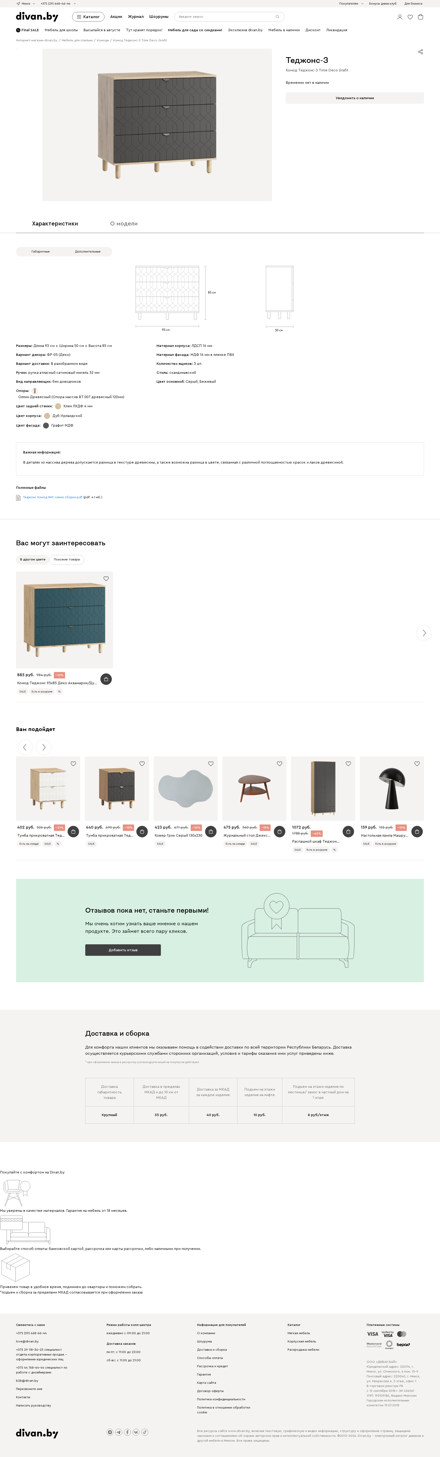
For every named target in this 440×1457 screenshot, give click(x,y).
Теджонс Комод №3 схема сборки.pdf (52, 497)
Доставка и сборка (212, 1349)
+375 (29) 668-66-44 (31, 1333)
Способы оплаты (210, 1358)
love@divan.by (27, 1341)
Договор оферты (210, 1391)
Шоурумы (158, 16)
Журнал (136, 16)
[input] (229, 17)
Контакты (23, 1397)
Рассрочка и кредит (212, 1366)
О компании (206, 1333)
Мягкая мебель (299, 1333)
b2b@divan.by (27, 1380)
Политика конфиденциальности (221, 1399)
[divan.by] (37, 17)
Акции (116, 16)
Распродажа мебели (303, 1349)
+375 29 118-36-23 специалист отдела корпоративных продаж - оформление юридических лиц (41, 1354)
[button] (399, 16)
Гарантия (204, 1374)
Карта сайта (206, 1382)
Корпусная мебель (302, 1341)
